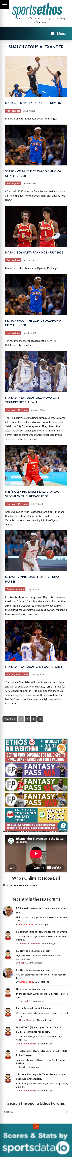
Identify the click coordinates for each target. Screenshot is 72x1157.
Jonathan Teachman (29, 943)
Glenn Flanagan (27, 1020)
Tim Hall (23, 1001)
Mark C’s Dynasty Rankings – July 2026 (34, 103)
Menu (61, 33)
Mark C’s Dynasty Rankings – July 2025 (34, 252)
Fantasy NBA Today (17, 410)
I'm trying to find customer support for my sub (41, 931)
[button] (4, 4)
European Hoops (15, 589)
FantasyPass (13, 110)
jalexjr (22, 1067)
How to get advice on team (31, 988)
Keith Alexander (27, 1043)
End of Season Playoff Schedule (33, 1008)
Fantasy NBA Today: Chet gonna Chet (34, 666)
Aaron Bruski (26, 924)
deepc (22, 962)
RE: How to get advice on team (33, 950)
